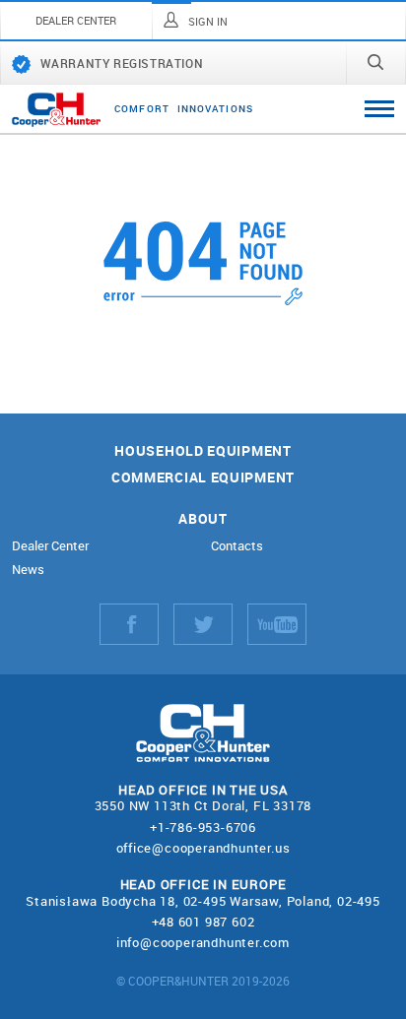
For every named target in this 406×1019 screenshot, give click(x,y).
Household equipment (202, 451)
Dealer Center (50, 546)
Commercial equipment (203, 478)
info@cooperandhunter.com (203, 942)
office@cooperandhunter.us (203, 848)
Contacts (237, 546)
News (28, 569)
